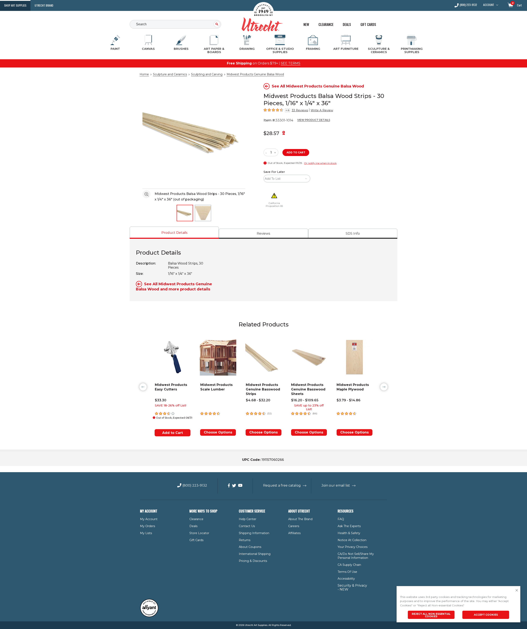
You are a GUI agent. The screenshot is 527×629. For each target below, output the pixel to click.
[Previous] (143, 387)
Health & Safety (349, 533)
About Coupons (250, 547)
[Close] (516, 590)
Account (488, 4)
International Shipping (254, 554)
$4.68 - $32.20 (258, 400)
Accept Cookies (486, 614)
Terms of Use (347, 572)
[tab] (174, 233)
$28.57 (271, 133)
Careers (293, 526)
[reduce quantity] (267, 152)
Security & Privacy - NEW (352, 587)
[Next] (384, 387)
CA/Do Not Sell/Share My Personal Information (356, 556)
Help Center (247, 519)
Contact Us (247, 526)
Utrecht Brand (44, 5)
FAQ (341, 519)
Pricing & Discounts (253, 561)
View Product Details (313, 119)
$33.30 (160, 400)
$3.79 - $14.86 (348, 400)
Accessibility (346, 578)
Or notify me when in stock (320, 163)
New (306, 25)
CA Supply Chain (349, 565)
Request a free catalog (282, 485)
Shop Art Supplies (15, 5)
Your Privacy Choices (352, 547)
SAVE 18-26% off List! (170, 405)
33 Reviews (300, 110)
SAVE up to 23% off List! (309, 407)
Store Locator (199, 533)
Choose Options (218, 432)
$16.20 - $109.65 (304, 400)
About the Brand (300, 519)
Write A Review (322, 110)
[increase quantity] (275, 152)
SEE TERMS (290, 63)
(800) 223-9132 (468, 5)
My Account (148, 519)
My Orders (147, 526)
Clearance (325, 25)
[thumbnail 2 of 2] (203, 213)
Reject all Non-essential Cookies (431, 615)
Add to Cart (172, 433)
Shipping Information (254, 533)
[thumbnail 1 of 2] (185, 213)
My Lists (146, 533)
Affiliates (294, 533)
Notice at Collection (352, 540)
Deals (347, 25)
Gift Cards (368, 25)
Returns (244, 540)
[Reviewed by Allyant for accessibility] (149, 616)
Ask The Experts (349, 526)
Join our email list (336, 485)
